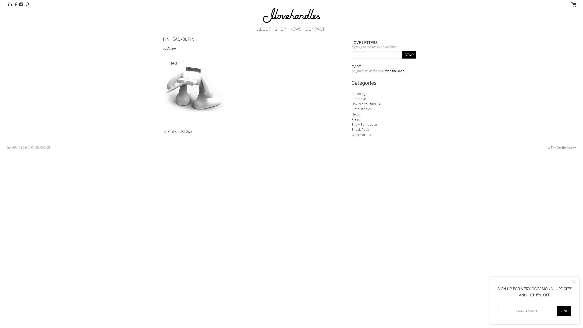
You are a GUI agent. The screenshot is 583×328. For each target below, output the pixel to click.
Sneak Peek (360, 129)
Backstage (359, 94)
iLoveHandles (362, 109)
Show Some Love (364, 124)
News (296, 28)
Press (356, 119)
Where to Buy (361, 135)
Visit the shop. (395, 71)
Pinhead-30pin (180, 131)
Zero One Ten (558, 147)
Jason (171, 48)
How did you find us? (366, 104)
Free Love (359, 99)
